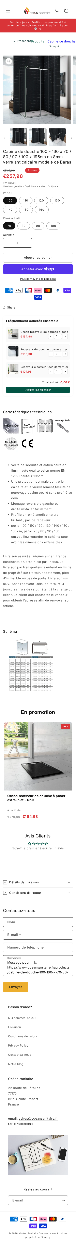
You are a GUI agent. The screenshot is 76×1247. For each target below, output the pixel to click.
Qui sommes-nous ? (22, 1018)
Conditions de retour (22, 1036)
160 (41, 209)
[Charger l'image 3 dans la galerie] (37, 137)
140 (10, 209)
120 (41, 200)
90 (38, 225)
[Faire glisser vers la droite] (71, 138)
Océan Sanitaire (28, 1233)
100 (10, 200)
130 (57, 200)
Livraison (14, 1027)
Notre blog (16, 1064)
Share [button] (11, 307)
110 (25, 200)
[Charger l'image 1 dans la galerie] (18, 137)
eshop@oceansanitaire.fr (38, 1118)
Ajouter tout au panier (38, 389)
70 (9, 225)
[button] (8, 10)
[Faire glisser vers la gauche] (4, 138)
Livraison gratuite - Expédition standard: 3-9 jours (30, 186)
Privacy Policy (18, 1045)
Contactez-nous (19, 1054)
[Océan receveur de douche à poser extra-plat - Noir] (13, 335)
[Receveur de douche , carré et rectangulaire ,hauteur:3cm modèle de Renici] (13, 352)
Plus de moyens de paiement (38, 278)
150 (26, 209)
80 (24, 225)
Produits (37, 41)
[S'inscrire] (63, 1200)
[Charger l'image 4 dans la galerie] (57, 137)
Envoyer (15, 987)
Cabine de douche (61, 41)
